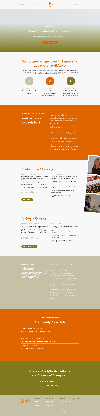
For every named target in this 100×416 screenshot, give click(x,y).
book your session (29, 246)
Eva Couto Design (61, 412)
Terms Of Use (39, 412)
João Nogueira (76, 412)
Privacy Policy (45, 412)
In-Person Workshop (49, 402)
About (36, 402)
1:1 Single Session (49, 405)
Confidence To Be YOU (50, 401)
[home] (51, 4)
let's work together (50, 385)
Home (36, 401)
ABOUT (34, 4)
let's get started (50, 42)
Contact (37, 406)
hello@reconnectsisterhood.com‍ (66, 406)
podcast (68, 4)
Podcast (37, 404)
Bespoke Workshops (49, 404)
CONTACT (77, 4)
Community (37, 405)
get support (27, 199)
